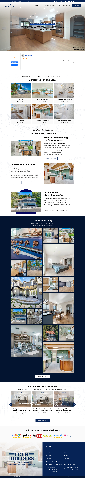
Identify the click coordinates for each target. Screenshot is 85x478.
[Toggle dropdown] (50, 5)
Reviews (68, 5)
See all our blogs (42, 420)
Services (46, 5)
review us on (14, 64)
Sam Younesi (28, 55)
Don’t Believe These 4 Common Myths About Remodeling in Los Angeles (21, 408)
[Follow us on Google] (16, 435)
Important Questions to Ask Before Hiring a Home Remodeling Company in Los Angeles (42, 411)
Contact (76, 5)
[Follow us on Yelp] (27, 435)
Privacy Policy (43, 476)
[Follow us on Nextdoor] (37, 436)
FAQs (66, 455)
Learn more (16, 183)
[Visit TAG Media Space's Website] (68, 476)
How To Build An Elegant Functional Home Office (64, 409)
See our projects (51, 158)
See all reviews (14, 62)
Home (36, 5)
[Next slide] (74, 404)
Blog (59, 5)
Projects (54, 5)
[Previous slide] (10, 404)
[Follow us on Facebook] (58, 435)
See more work (41, 376)
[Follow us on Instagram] (68, 435)
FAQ (63, 5)
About (41, 5)
